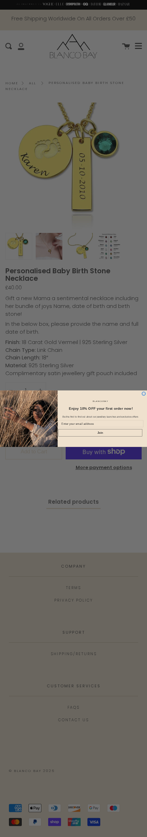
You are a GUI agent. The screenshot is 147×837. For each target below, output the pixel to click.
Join (100, 432)
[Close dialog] (144, 393)
